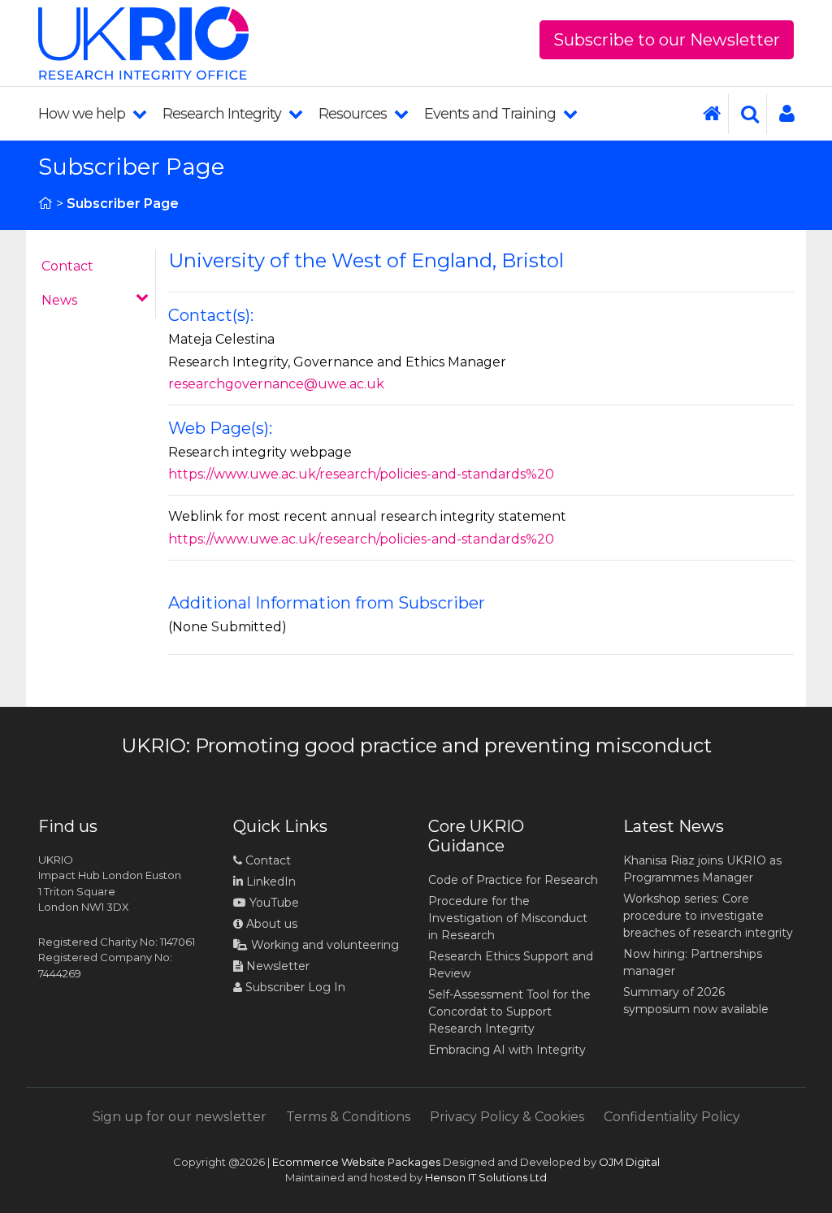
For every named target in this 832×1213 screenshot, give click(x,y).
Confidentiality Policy (672, 1116)
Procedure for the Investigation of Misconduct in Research (507, 918)
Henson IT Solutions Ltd (486, 1177)
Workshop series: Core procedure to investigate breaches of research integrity (708, 915)
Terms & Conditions (348, 1116)
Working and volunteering (323, 945)
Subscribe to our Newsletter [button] (666, 40)
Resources (354, 114)
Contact (67, 266)
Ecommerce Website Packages (356, 1161)
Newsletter (276, 966)
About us (270, 923)
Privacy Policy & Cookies (507, 1116)
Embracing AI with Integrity (507, 1049)
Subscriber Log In (293, 987)
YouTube (272, 902)
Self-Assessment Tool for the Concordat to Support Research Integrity (509, 1011)
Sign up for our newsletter (179, 1116)
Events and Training (491, 114)
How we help (83, 114)
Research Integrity (223, 114)
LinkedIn (269, 881)
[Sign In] (780, 113)
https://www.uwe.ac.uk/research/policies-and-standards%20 (361, 474)
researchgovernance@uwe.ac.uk (276, 384)
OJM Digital (629, 1161)
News (59, 300)
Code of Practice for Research (513, 880)
